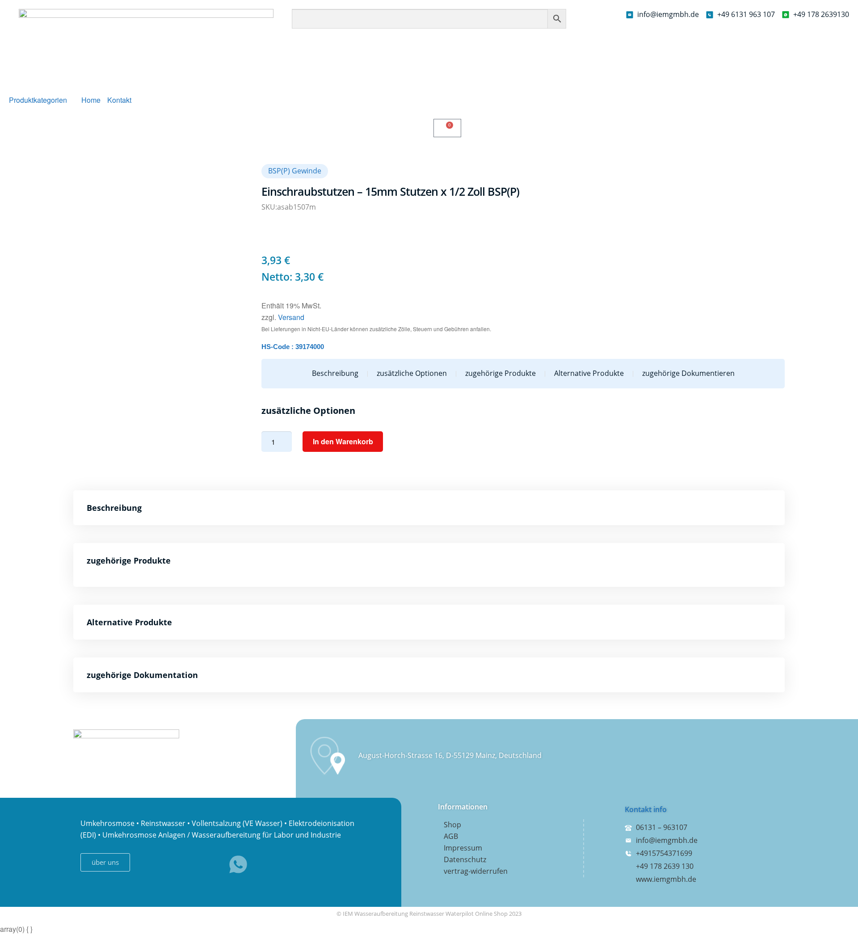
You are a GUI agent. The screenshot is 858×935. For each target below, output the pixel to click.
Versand (291, 317)
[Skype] (176, 864)
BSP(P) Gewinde (294, 171)
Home (91, 100)
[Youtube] (207, 864)
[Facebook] (146, 864)
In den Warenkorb (343, 441)
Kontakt (119, 100)
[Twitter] (269, 864)
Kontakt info (646, 809)
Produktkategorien (38, 100)
